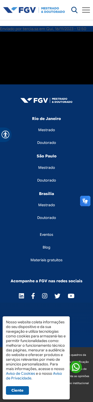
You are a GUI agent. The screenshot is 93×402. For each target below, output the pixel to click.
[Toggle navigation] (86, 10)
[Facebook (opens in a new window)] (33, 296)
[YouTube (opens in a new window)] (71, 296)
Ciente (17, 390)
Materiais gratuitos (46, 260)
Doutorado (46, 142)
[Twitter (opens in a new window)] (57, 296)
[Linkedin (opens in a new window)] (21, 296)
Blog (46, 247)
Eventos (46, 234)
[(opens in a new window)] (76, 368)
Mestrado (46, 130)
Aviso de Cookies (20, 373)
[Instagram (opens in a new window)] (44, 296)
